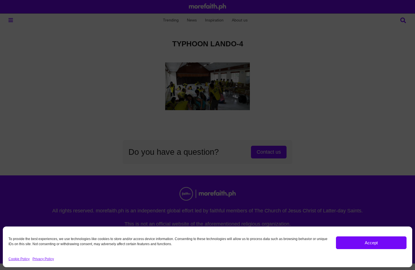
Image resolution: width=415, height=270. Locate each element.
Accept (371, 242)
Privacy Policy (43, 259)
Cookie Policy (19, 259)
